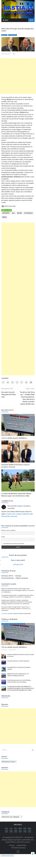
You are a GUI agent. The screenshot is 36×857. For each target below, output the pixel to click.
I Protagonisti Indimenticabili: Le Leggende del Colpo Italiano (17, 595)
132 (15, 831)
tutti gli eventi (18, 564)
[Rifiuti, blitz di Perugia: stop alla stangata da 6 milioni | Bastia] (18, 9)
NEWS (31, 20)
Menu (6, 20)
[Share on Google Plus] (22, 382)
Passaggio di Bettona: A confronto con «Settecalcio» (17, 597)
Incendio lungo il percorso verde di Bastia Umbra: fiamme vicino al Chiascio (19, 681)
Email (3, 536)
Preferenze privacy (18, 848)
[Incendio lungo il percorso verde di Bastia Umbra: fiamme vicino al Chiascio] (3, 682)
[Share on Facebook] (3, 382)
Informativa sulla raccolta (7, 855)
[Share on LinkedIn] (12, 382)
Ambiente (4, 34)
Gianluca (5, 649)
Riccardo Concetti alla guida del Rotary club (8, 394)
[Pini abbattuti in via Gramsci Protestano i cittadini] (3, 669)
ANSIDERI (5, 213)
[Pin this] (26, 382)
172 (29, 831)
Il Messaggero (12, 34)
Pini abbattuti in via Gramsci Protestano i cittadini (19, 668)
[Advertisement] (18, 76)
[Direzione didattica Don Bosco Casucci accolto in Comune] (3, 656)
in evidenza (28, 213)
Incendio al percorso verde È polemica (18, 661)
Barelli (19, 213)
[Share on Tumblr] (17, 382)
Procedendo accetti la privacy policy (13, 543)
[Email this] (31, 382)
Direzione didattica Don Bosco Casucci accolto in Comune (20, 655)
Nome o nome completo (8, 530)
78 (6, 831)
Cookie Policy (21, 845)
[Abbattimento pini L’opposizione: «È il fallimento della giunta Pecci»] (3, 675)
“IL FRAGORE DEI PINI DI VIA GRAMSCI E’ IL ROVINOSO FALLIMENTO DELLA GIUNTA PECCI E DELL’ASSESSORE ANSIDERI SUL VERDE (20, 688)
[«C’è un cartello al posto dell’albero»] (18, 634)
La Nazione (21, 624)
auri (13, 213)
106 (11, 831)
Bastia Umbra (14, 624)
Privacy (11, 845)
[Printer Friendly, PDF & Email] (6, 210)
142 (20, 831)
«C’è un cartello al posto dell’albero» (14, 438)
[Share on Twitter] (8, 382)
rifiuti (4, 217)
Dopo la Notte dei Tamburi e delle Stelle (19, 613)
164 (24, 831)
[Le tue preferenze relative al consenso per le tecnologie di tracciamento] (33, 854)
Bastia (9, 624)
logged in (20, 506)
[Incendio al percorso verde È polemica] (3, 662)
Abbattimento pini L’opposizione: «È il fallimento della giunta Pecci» (18, 674)
